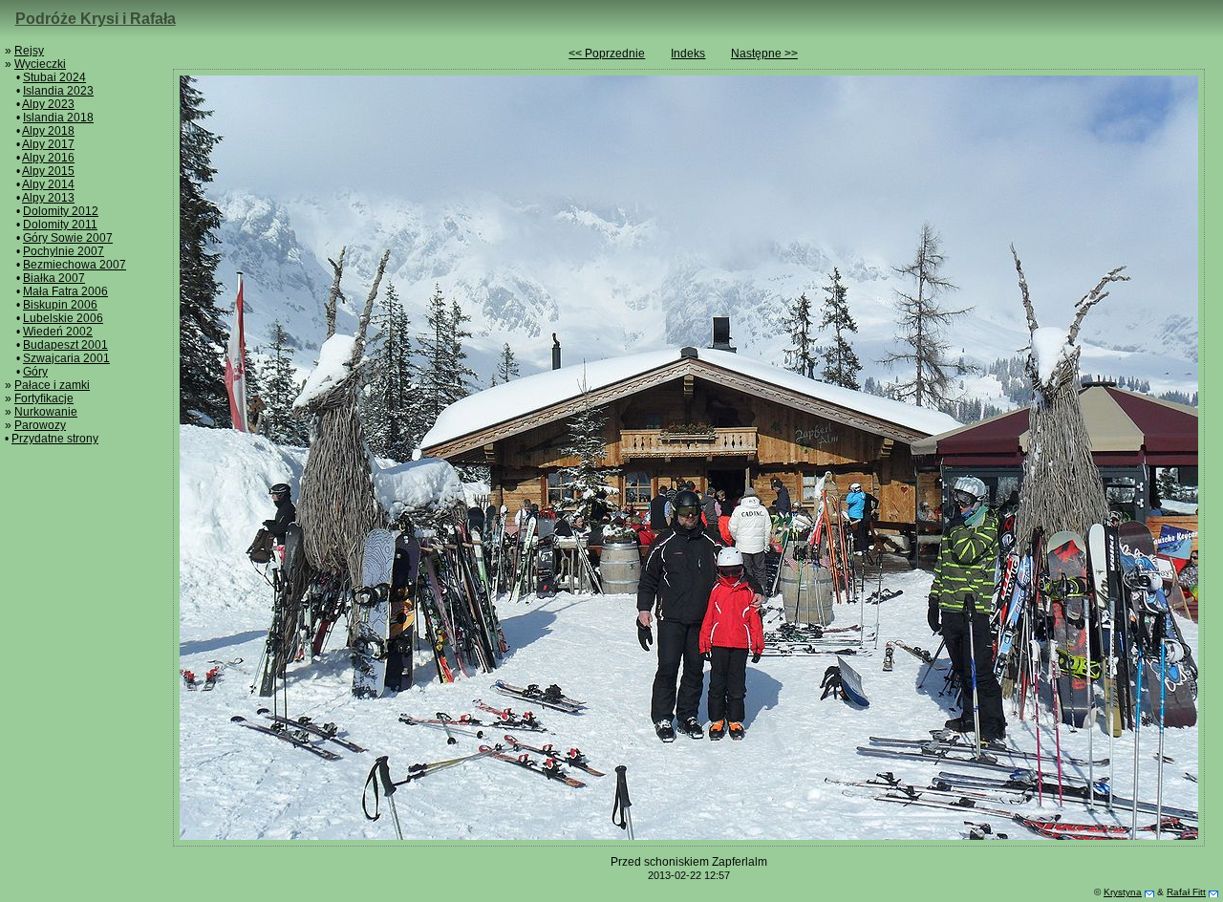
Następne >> (764, 53)
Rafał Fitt (1186, 892)
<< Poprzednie (607, 53)
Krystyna (1123, 892)
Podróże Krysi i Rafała (95, 19)
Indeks (688, 53)
